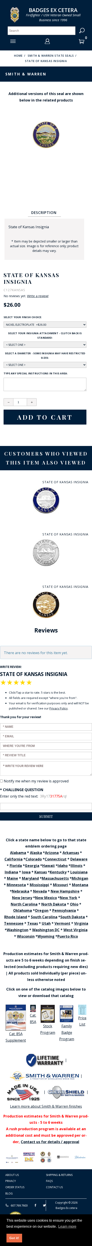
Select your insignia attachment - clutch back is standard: (45, 335)
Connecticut (56, 859)
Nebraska (20, 891)
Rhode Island (15, 916)
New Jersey (22, 897)
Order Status (14, 1187)
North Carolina (24, 904)
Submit (46, 816)
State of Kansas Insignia (46, 61)
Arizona (52, 852)
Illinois (76, 865)
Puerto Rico (67, 936)
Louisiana (79, 872)
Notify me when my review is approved (36, 781)
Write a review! (37, 296)
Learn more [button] (67, 1226)
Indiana (11, 872)
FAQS (49, 1181)
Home (18, 56)
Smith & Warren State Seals (51, 56)
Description (43, 212)
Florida (16, 865)
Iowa (26, 872)
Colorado (33, 859)
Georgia (32, 865)
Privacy (10, 1181)
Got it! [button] (14, 1238)
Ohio (74, 904)
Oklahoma (22, 910)
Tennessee (13, 923)
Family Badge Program (66, 1032)
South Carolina (44, 916)
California (13, 859)
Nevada (40, 891)
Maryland (30, 878)
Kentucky (58, 872)
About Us (12, 1175)
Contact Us (54, 1187)
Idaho (63, 865)
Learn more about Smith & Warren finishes (46, 1106)
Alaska (36, 852)
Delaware (79, 859)
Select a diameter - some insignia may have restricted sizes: (45, 355)
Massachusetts (55, 878)
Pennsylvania (64, 910)
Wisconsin (26, 936)
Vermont (62, 923)
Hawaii (48, 865)
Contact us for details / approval (50, 1141)
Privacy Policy (58, 708)
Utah (46, 923)
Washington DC (46, 929)
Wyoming (46, 936)
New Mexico (46, 897)
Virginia (81, 923)
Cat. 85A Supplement (16, 1037)
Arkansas (71, 852)
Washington (17, 929)
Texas (32, 923)
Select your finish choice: (23, 317)
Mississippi (39, 884)
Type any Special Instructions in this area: (36, 373)
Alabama (18, 852)
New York (68, 897)
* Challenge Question (21, 789)
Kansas (40, 872)
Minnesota (16, 884)
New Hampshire (65, 891)
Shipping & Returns (59, 1175)
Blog (9, 1193)
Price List (82, 1021)
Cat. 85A (33, 1018)
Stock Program (47, 1029)
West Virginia (75, 929)
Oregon (41, 910)
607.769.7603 (19, 1205)
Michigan (80, 878)
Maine (12, 878)
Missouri (60, 884)
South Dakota (72, 916)
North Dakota (53, 904)
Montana (80, 884)
